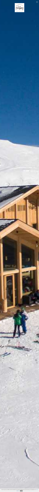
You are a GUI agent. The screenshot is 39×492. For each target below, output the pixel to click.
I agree (21, 490)
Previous (2, 246)
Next (37, 245)
